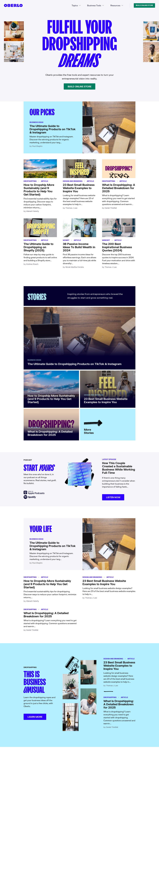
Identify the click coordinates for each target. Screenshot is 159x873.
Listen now (113, 497)
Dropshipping (30, 181)
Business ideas (36, 122)
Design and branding (72, 181)
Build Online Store (144, 5)
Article (44, 181)
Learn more (35, 716)
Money (66, 240)
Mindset (106, 240)
